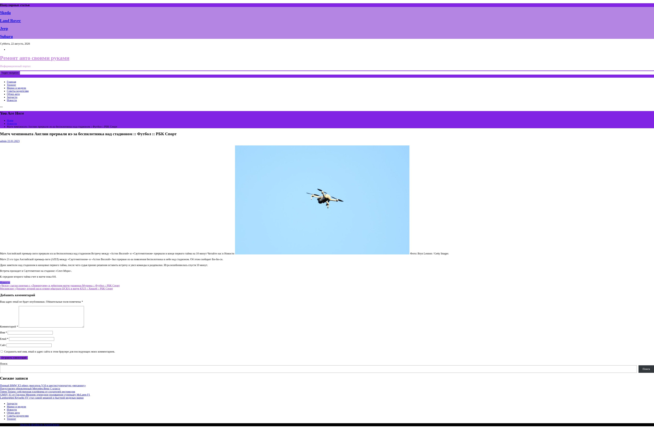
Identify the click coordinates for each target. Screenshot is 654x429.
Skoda (5, 12)
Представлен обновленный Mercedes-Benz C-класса (30, 388)
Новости (12, 100)
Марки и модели (16, 88)
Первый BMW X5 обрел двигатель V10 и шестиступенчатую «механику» (43, 385)
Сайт (3, 345)
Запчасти (12, 97)
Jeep (4, 28)
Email (4, 338)
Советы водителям (18, 91)
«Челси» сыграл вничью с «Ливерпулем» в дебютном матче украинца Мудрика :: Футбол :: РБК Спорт (60, 285)
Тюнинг (11, 84)
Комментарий (9, 326)
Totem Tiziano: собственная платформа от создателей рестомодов (37, 391)
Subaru (6, 36)
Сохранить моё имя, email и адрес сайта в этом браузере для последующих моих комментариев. (59, 351)
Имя (3, 332)
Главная (11, 81)
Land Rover (10, 20)
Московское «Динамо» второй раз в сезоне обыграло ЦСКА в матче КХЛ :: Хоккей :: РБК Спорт (56, 288)
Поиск (3, 363)
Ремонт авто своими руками (34, 58)
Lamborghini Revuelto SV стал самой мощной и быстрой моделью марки (42, 397)
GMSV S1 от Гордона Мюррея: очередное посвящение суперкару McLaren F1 (45, 394)
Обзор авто (13, 94)
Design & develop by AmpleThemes (39, 424)
